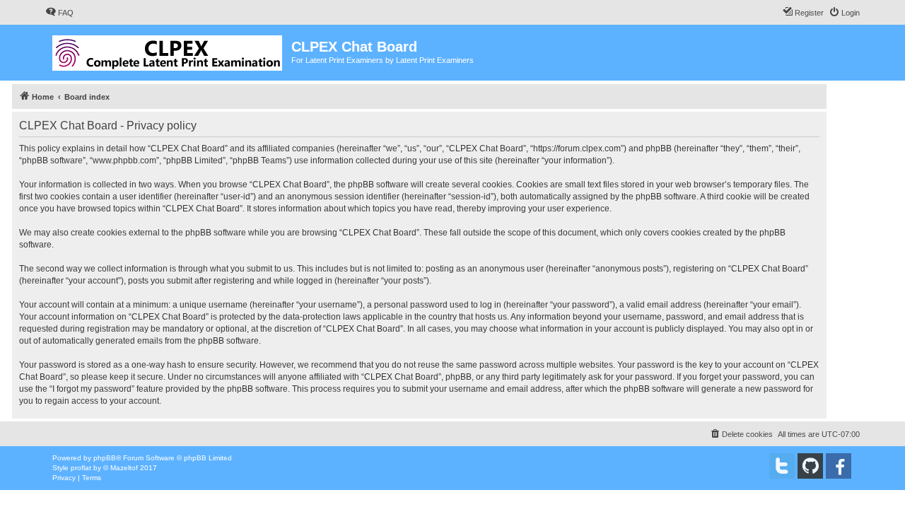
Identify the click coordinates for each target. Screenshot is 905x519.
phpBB (104, 458)
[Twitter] (782, 466)
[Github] (810, 466)
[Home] (168, 50)
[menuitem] (59, 12)
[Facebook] (838, 466)
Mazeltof (124, 468)
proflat (81, 468)
